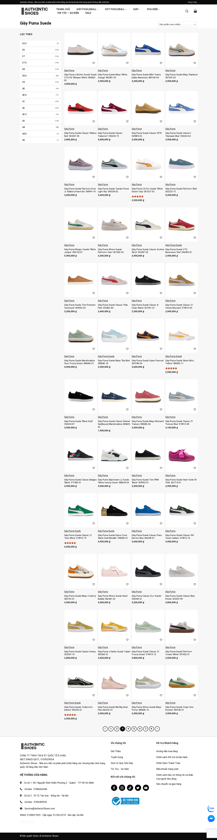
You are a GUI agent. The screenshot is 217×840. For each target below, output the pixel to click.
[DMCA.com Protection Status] (27, 821)
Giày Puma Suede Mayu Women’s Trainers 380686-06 (148, 423)
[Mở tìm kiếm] (187, 11)
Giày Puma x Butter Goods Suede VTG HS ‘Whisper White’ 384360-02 (80, 77)
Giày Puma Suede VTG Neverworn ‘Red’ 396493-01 (178, 251)
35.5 (24, 43)
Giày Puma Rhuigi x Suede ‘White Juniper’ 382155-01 (80, 251)
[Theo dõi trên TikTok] (130, 788)
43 (23, 120)
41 (23, 101)
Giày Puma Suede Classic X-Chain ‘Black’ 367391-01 (145, 306)
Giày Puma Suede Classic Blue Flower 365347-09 (180, 597)
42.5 (24, 114)
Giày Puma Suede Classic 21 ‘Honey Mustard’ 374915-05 (179, 306)
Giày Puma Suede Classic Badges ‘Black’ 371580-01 (80, 481)
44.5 (24, 133)
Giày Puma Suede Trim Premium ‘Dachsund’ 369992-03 (80, 306)
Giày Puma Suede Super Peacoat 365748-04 (148, 362)
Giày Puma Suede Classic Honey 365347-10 (80, 653)
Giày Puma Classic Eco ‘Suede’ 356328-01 (146, 597)
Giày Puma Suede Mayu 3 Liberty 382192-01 (80, 597)
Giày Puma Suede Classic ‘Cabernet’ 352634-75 (110, 134)
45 (23, 140)
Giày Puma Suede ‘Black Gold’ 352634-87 (78, 423)
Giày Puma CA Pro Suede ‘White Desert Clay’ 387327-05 (147, 190)
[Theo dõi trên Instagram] (122, 788)
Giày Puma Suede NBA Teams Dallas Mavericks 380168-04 (146, 76)
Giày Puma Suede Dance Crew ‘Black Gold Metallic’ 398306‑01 (113, 537)
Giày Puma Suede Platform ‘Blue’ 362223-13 (181, 190)
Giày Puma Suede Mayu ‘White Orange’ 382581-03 (112, 76)
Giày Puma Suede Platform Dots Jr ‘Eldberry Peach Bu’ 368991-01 (80, 190)
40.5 (24, 95)
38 (23, 69)
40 (23, 88)
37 (23, 56)
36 (23, 49)
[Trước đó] (105, 728)
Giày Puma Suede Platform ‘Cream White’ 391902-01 (178, 653)
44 (23, 127)
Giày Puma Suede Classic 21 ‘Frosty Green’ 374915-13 (145, 653)
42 (23, 108)
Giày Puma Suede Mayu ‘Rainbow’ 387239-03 (181, 76)
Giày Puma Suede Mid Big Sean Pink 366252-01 (113, 708)
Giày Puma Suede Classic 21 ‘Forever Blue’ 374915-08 (179, 423)
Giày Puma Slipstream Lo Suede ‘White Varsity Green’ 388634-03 (113, 481)
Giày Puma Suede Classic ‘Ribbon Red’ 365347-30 (80, 134)
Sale (88, 13)
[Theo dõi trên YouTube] (146, 788)
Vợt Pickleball (115, 9)
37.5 (24, 62)
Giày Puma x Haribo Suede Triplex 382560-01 (114, 653)
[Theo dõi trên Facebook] (114, 788)
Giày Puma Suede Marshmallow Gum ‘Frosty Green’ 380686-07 (79, 362)
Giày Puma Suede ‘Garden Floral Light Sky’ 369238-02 (113, 190)
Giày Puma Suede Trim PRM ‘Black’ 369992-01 (145, 481)
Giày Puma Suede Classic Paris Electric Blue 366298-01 (147, 537)
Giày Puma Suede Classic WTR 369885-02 (147, 134)
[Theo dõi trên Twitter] (138, 788)
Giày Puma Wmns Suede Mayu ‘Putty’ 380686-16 (146, 708)
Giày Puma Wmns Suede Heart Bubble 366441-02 (113, 597)
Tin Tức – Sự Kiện (68, 13)
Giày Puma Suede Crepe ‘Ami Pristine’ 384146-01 (179, 708)
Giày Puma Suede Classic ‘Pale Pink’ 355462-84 (113, 306)
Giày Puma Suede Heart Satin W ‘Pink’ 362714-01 (180, 481)
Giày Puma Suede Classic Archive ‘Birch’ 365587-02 (148, 251)
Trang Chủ (63, 9)
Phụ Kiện (152, 9)
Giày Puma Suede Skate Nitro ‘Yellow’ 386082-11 (179, 362)
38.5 (24, 75)
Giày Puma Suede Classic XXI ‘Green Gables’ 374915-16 (179, 537)
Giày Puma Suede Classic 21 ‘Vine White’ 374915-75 (78, 537)
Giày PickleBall (86, 9)
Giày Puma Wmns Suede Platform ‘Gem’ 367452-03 (111, 251)
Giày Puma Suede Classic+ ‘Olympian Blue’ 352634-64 (178, 134)
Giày (135, 9)
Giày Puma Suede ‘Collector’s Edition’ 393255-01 (78, 708)
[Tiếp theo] (157, 728)
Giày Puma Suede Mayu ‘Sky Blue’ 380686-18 (114, 362)
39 (23, 82)
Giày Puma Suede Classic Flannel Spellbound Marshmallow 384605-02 (114, 424)
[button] (192, 2)
